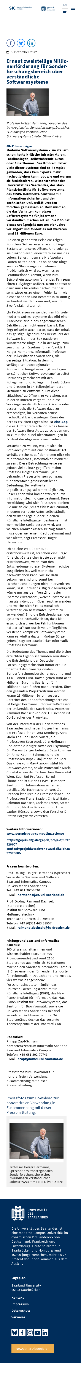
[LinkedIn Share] (31, 43)
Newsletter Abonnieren (32, 1349)
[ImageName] (37, 1140)
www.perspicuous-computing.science (35, 833)
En (65, 5)
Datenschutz (20, 1310)
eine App (61, 422)
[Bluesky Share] (21, 43)
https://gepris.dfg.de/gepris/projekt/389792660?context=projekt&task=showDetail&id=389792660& (38, 846)
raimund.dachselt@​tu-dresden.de (43, 928)
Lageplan (18, 1278)
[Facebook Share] (10, 43)
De (65, 12)
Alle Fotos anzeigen (19, 146)
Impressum (20, 1304)
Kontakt (17, 1297)
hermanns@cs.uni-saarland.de (40, 895)
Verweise (18, 1317)
